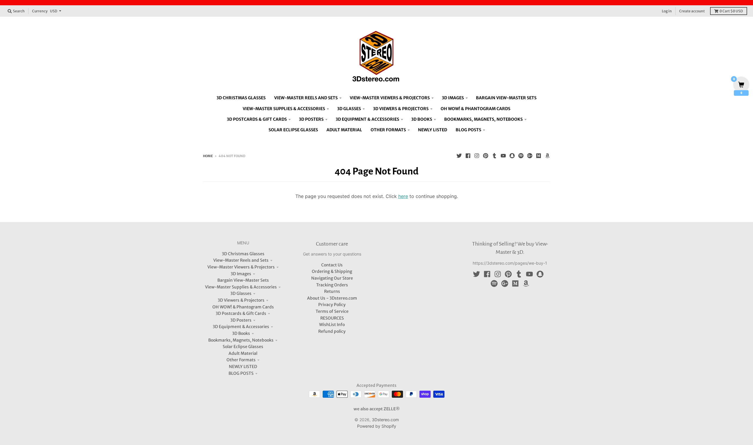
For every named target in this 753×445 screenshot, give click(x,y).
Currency (40, 11)
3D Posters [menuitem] (311, 119)
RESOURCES (332, 318)
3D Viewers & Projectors (241, 300)
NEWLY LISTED (243, 366)
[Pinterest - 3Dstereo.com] (485, 155)
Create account (692, 11)
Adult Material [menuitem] (344, 129)
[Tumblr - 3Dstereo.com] (494, 155)
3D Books (241, 333)
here (403, 196)
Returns (332, 291)
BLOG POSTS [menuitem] (468, 129)
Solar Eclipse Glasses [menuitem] (293, 129)
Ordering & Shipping (332, 271)
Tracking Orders (332, 285)
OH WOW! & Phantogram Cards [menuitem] (475, 108)
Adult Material (243, 353)
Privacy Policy (332, 304)
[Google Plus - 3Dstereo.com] (529, 155)
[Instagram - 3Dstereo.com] (476, 155)
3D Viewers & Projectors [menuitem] (401, 108)
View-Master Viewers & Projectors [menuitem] (390, 97)
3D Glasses (240, 293)
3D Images (241, 273)
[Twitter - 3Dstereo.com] (459, 155)
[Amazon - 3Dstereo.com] (547, 155)
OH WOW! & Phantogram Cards (243, 307)
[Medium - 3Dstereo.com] (538, 155)
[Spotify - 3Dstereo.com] (521, 155)
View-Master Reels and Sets (241, 260)
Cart (731, 11)
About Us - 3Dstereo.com (332, 298)
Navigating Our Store (332, 278)
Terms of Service (332, 311)
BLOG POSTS (241, 373)
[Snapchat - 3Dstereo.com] (512, 155)
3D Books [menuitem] (421, 119)
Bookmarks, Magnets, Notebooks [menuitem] (483, 119)
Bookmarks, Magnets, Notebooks (241, 340)
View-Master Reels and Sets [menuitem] (306, 97)
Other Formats (241, 359)
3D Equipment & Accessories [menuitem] (367, 119)
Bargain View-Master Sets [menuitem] (506, 97)
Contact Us (332, 265)
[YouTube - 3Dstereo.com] (503, 155)
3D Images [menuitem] (453, 97)
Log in (667, 11)
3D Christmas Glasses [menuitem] (241, 97)
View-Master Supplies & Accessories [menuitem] (284, 108)
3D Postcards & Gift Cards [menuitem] (257, 119)
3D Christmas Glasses (243, 253)
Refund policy (332, 331)
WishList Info (332, 324)
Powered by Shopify (376, 426)
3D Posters (240, 320)
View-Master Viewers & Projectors (241, 267)
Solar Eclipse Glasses (243, 346)
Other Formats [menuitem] (388, 129)
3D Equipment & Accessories (241, 326)
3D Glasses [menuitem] (349, 108)
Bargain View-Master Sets (243, 280)
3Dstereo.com (385, 419)
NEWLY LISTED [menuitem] (432, 129)
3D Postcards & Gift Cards (241, 313)
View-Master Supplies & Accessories (241, 287)
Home (208, 156)
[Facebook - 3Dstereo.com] (468, 155)
